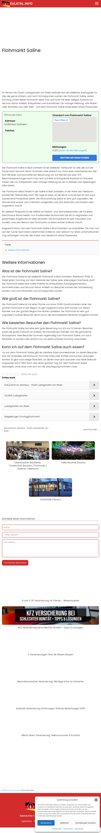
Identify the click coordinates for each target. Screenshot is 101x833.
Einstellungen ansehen (86, 823)
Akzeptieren (46, 823)
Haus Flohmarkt (90, 429)
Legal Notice (79, 828)
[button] (96, 800)
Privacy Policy (68, 828)
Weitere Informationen (19, 250)
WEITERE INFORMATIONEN (74, 157)
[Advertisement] (50, 27)
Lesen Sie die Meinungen (72, 150)
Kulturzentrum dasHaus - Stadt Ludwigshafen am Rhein (26, 429)
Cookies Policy (56, 828)
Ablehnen (64, 823)
